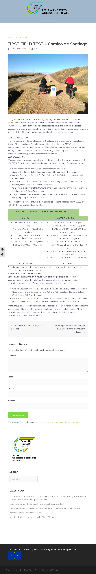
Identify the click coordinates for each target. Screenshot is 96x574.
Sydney (45, 570)
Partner (24, 38)
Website (11, 401)
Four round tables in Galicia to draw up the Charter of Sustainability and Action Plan (45, 508)
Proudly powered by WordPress (19, 570)
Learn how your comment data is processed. (61, 422)
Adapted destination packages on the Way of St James (33, 517)
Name (11, 377)
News (11, 38)
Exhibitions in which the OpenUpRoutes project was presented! (36, 504)
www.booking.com (28, 298)
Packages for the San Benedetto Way (25, 513)
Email (11, 389)
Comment (13, 355)
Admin (36, 49)
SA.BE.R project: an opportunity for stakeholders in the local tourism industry (70, 329)
